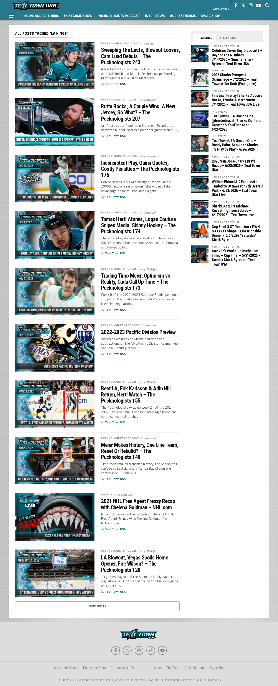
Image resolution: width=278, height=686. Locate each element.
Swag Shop (210, 15)
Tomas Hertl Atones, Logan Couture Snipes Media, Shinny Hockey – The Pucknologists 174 (138, 225)
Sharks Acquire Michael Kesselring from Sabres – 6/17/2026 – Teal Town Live (233, 210)
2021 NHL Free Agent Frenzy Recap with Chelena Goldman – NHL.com (138, 504)
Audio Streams (183, 15)
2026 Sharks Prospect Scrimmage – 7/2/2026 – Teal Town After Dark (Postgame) (234, 79)
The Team (173, 667)
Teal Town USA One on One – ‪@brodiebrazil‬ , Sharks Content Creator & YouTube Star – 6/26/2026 (236, 123)
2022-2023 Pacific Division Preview (138, 332)
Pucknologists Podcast (119, 15)
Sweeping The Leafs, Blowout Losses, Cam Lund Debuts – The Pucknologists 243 (140, 56)
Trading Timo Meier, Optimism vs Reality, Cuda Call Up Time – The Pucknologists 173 (135, 282)
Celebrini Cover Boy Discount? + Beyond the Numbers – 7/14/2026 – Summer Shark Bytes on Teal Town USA (237, 57)
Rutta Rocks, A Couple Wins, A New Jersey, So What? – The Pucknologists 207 (138, 112)
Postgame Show (78, 15)
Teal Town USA (115, 84)
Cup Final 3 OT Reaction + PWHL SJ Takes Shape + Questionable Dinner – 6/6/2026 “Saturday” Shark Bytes (236, 233)
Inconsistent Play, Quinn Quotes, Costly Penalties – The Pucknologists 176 (140, 169)
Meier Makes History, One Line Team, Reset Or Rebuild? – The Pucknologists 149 (140, 451)
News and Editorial (41, 15)
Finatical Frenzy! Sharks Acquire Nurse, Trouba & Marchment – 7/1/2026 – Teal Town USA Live (237, 99)
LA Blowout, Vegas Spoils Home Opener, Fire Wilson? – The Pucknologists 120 (134, 563)
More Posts (97, 606)
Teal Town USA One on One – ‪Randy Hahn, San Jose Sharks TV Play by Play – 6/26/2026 (235, 144)
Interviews (155, 15)
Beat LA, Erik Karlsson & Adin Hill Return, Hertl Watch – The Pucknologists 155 (136, 394)
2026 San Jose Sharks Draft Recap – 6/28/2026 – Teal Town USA (236, 165)
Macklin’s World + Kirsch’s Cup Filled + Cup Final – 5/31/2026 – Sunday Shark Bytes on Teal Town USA (236, 258)
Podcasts (108, 494)
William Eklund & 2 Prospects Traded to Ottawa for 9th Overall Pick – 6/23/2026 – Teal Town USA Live (237, 188)
